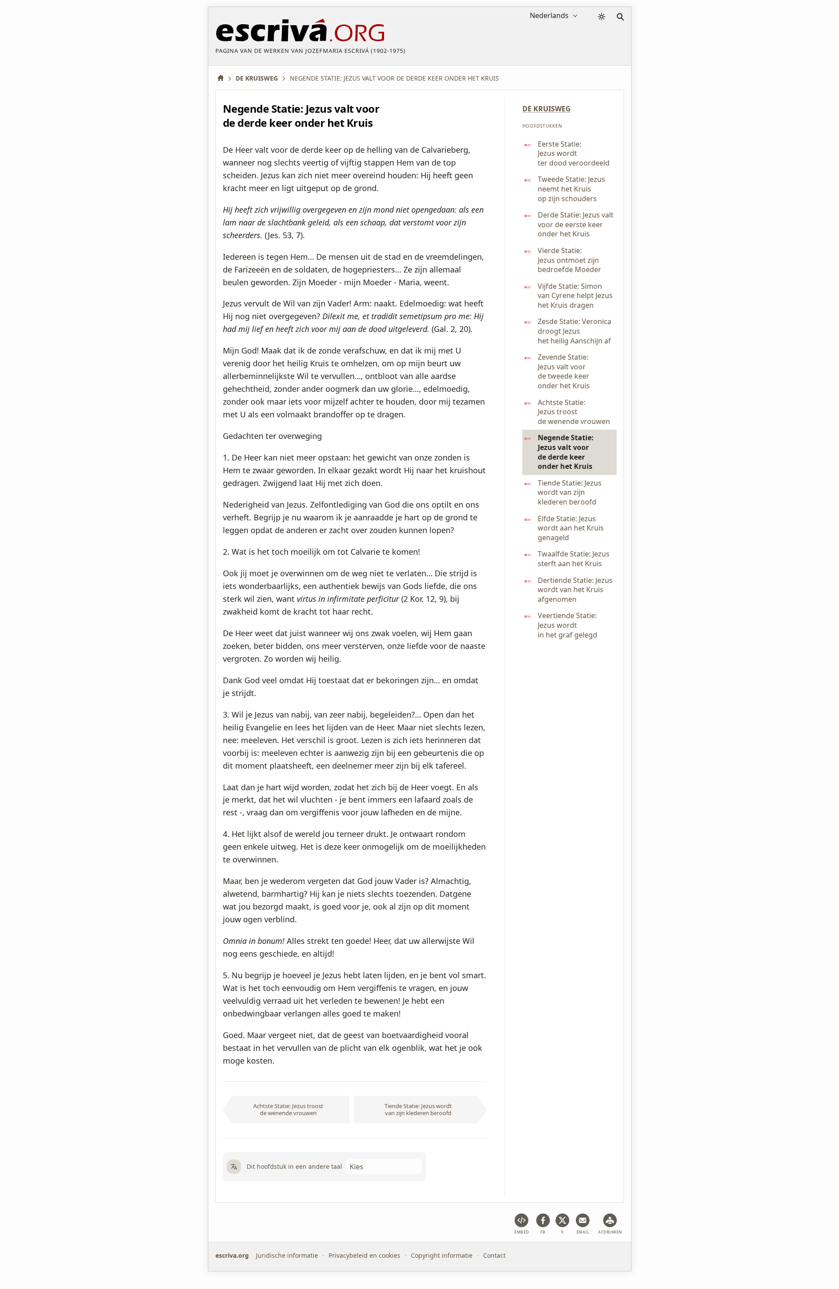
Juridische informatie (287, 1255)
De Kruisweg (546, 109)
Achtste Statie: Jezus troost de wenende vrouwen (288, 1109)
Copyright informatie (442, 1255)
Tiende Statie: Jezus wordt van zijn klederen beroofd (418, 1109)
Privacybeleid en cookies (364, 1255)
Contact (494, 1255)
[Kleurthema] (601, 17)
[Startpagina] (223, 78)
